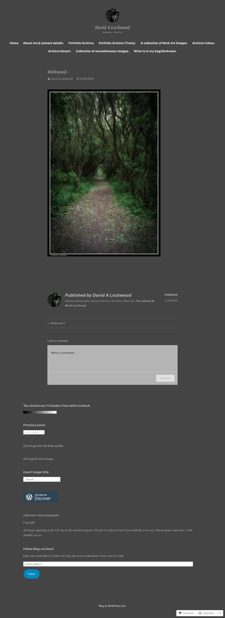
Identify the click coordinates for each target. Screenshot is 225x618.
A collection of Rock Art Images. (164, 43)
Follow (32, 574)
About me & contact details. (43, 43)
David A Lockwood (112, 27)
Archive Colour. (203, 43)
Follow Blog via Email (38, 549)
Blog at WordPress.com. (112, 605)
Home (14, 43)
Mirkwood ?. (56, 323)
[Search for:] (41, 479)
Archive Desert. (59, 51)
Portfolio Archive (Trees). (117, 43)
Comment (165, 378)
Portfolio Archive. (81, 43)
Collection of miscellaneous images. (102, 51)
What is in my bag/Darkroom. (155, 51)
